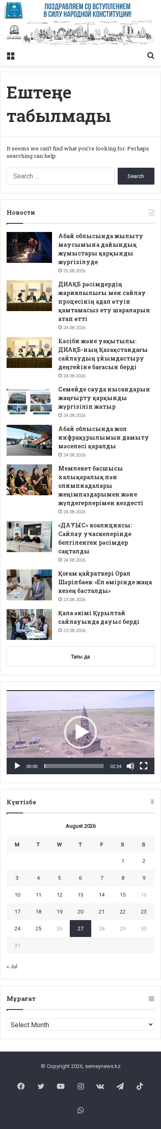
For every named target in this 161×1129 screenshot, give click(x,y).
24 (17, 928)
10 (17, 895)
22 (122, 912)
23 (144, 912)
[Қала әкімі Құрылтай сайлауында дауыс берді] (29, 624)
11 (38, 895)
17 (17, 912)
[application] (80, 732)
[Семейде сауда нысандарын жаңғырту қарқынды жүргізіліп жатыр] (29, 400)
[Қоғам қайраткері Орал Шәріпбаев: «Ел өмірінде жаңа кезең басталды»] (29, 584)
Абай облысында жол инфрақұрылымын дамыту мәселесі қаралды (103, 437)
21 (101, 912)
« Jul (12, 966)
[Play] (17, 766)
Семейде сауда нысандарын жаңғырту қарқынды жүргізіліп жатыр (104, 397)
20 (80, 912)
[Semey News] (80, 33)
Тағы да (80, 657)
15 (122, 895)
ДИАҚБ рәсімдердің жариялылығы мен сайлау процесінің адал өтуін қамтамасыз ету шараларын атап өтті (104, 301)
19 (59, 912)
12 (59, 895)
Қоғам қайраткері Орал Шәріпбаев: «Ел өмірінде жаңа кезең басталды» (105, 582)
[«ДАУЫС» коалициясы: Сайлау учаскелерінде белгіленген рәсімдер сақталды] (29, 536)
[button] (80, 732)
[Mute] (130, 766)
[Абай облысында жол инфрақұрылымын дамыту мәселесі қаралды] (29, 440)
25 (38, 928)
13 (80, 895)
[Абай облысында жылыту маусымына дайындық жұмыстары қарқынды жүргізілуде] (29, 247)
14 (101, 895)
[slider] (74, 766)
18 (38, 912)
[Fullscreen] (144, 766)
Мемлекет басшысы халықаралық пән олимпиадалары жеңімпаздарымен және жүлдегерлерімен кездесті (100, 485)
